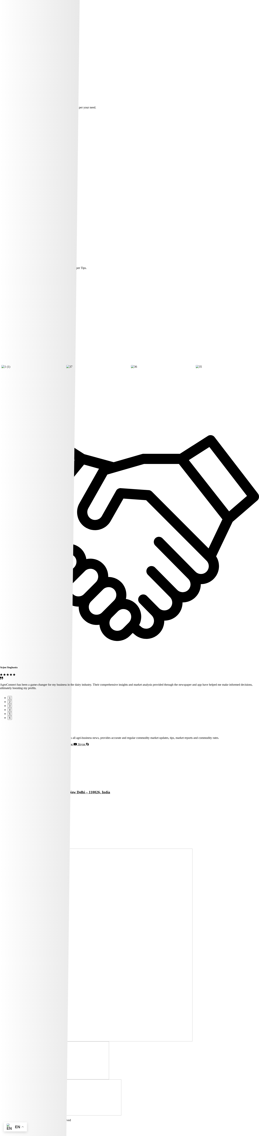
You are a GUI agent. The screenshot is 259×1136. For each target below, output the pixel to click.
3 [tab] (9, 705)
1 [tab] (9, 697)
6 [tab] (9, 717)
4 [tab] (9, 709)
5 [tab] (9, 713)
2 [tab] (9, 701)
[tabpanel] (129, 677)
